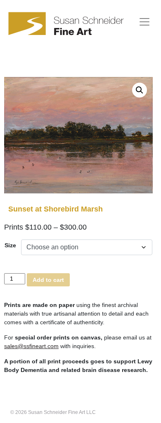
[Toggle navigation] (144, 22)
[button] (139, 90)
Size (10, 245)
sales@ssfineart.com (31, 346)
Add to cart (48, 280)
